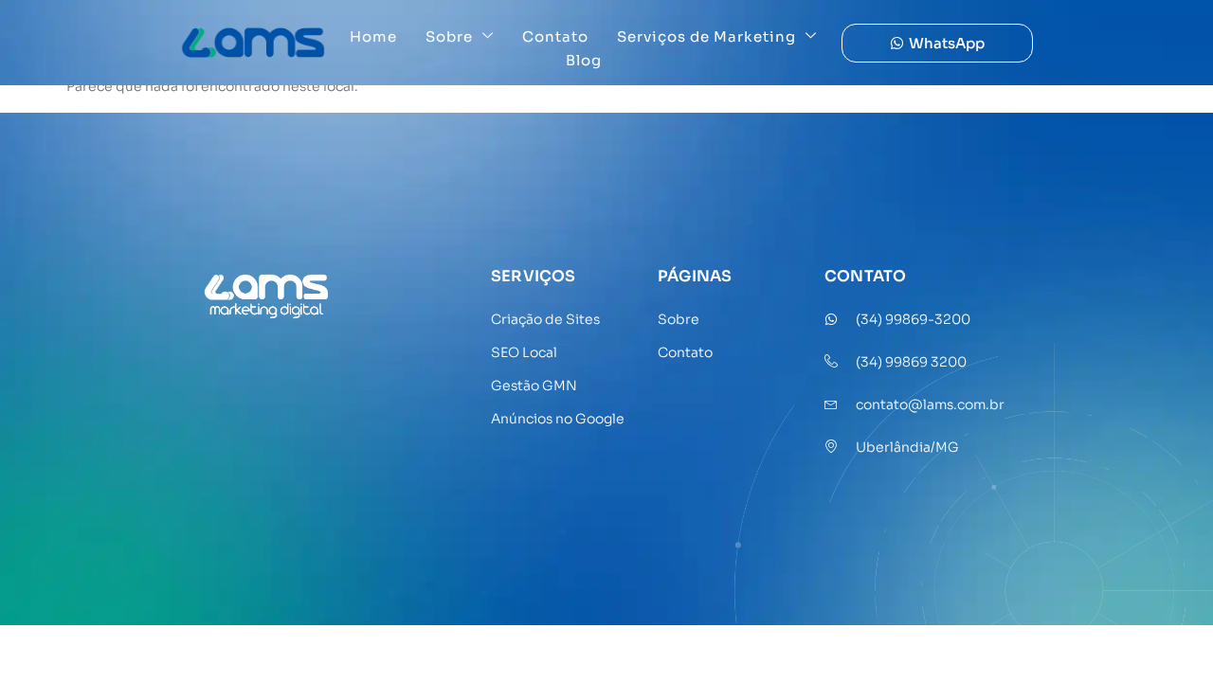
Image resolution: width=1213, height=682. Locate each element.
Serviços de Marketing (706, 36)
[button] (937, 43)
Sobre (449, 36)
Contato (555, 36)
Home (373, 36)
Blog (584, 60)
